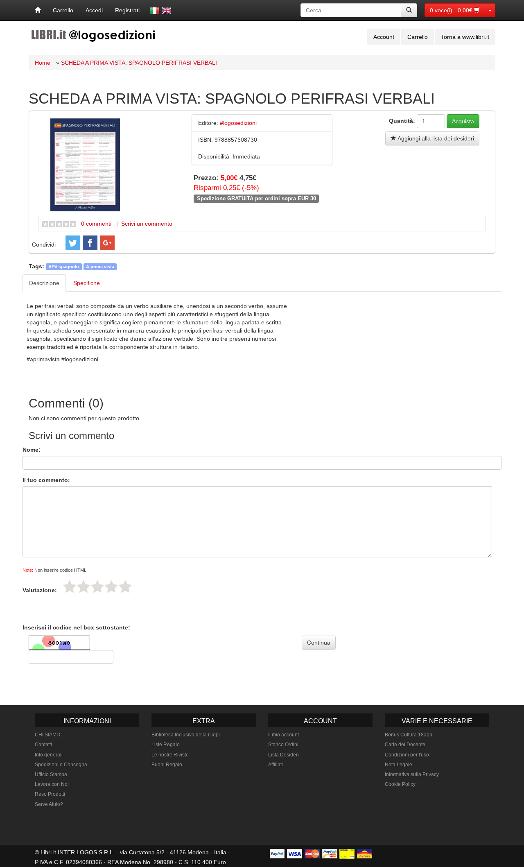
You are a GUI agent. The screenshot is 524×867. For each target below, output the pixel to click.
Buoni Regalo (166, 764)
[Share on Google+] (107, 242)
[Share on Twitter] (73, 242)
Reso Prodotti (50, 794)
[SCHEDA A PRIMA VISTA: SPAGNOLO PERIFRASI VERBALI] (85, 164)
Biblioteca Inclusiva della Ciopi (185, 735)
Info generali (49, 755)
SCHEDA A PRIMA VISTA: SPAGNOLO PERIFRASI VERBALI (139, 62)
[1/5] (69, 586)
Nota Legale (398, 764)
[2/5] (83, 586)
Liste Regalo (165, 744)
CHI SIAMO (47, 735)
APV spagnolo (63, 266)
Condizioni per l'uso (407, 755)
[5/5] (125, 586)
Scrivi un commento (146, 223)
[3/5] (97, 586)
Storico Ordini (283, 744)
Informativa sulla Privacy (412, 774)
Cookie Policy (400, 784)
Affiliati (275, 764)
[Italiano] (155, 11)
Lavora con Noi (52, 784)
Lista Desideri (283, 755)
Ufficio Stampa (51, 774)
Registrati (127, 10)
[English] (167, 11)
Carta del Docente (405, 744)
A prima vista (100, 266)
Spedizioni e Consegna (61, 764)
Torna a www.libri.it (465, 37)
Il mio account (283, 735)
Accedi (94, 10)
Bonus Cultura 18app (408, 735)
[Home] (38, 10)
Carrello (63, 10)
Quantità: (402, 121)
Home (42, 62)
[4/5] (111, 586)
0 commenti (96, 223)
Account (383, 37)
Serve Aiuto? (49, 804)
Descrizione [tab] (44, 283)
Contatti (43, 744)
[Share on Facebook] (90, 242)
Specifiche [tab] (86, 283)
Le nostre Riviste (170, 755)
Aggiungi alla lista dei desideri (435, 138)
